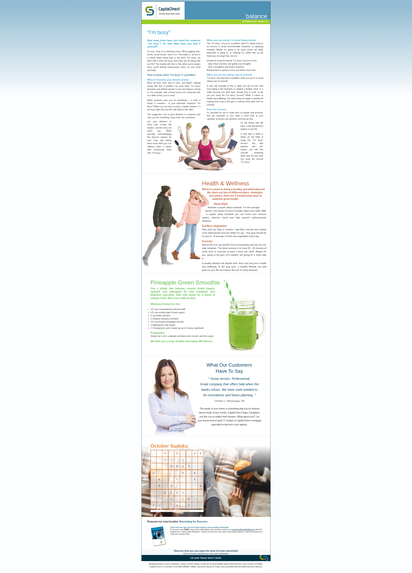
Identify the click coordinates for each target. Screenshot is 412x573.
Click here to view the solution (177, 511)
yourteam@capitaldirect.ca (243, 529)
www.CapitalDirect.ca (201, 554)
